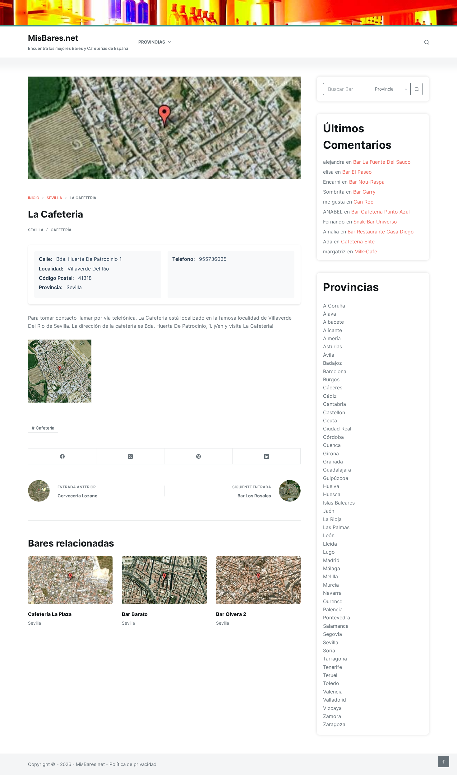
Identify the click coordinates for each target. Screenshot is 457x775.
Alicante (332, 330)
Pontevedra (336, 617)
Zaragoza (334, 724)
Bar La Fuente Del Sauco (382, 162)
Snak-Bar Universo (375, 221)
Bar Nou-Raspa (367, 182)
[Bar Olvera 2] (258, 580)
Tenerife (332, 667)
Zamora (332, 716)
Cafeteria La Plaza (50, 614)
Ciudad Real (337, 428)
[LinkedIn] (267, 456)
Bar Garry (364, 192)
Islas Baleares (339, 503)
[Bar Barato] (164, 580)
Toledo (331, 683)
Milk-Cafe (365, 251)
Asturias (332, 346)
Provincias (151, 42)
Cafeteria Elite (358, 241)
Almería (332, 338)
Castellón (334, 412)
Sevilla (36, 230)
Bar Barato (135, 614)
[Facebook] (62, 456)
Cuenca (332, 445)
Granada (333, 461)
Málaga (331, 568)
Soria (329, 650)
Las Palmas (336, 527)
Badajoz (332, 363)
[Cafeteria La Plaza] (70, 580)
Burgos (331, 379)
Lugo (329, 552)
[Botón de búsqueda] (416, 89)
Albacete (333, 322)
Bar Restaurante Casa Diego (381, 231)
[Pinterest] (198, 456)
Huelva (331, 486)
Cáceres (332, 387)
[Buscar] (426, 42)
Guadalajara (337, 470)
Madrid (331, 560)
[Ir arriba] (443, 761)
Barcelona (334, 371)
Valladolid (334, 700)
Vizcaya (332, 708)
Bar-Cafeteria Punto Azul (380, 212)
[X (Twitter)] (130, 456)
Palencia (333, 609)
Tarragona (335, 658)
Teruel (330, 675)
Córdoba (333, 437)
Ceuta (330, 420)
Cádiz (330, 396)
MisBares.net (53, 38)
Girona (331, 453)
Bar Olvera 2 (231, 614)
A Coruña (334, 306)
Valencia (333, 691)
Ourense (332, 601)
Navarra (332, 593)
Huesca (331, 494)
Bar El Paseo (357, 172)
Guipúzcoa (335, 478)
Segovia (332, 634)
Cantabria (334, 404)
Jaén (328, 511)
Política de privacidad (132, 764)
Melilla (330, 576)
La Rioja (332, 519)
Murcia (331, 585)
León (329, 535)
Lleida (330, 544)
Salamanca (336, 626)
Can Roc (363, 202)
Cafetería (61, 230)
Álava (329, 314)
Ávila (328, 355)
